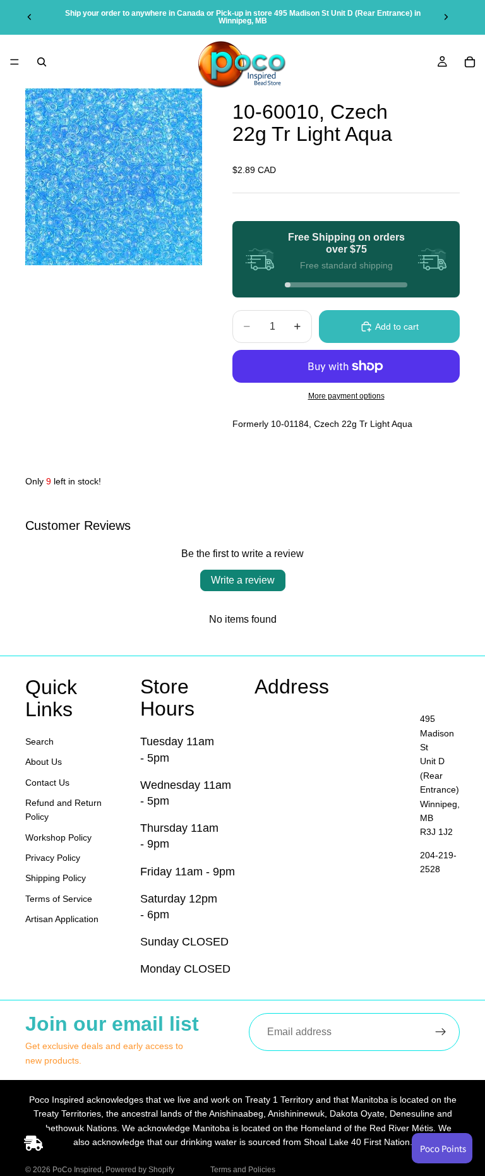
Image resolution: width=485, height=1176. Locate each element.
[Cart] (470, 62)
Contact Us (47, 782)
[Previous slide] (30, 17)
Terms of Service (58, 899)
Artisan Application (62, 920)
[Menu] (14, 61)
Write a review (243, 580)
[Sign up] (441, 1032)
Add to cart (397, 326)
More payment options (346, 396)
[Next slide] (446, 17)
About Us (43, 762)
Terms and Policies (242, 1169)
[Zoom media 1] (113, 176)
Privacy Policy (52, 858)
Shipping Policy (55, 878)
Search (39, 741)
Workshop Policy (58, 837)
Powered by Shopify (139, 1169)
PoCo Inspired (77, 1169)
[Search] (42, 62)
